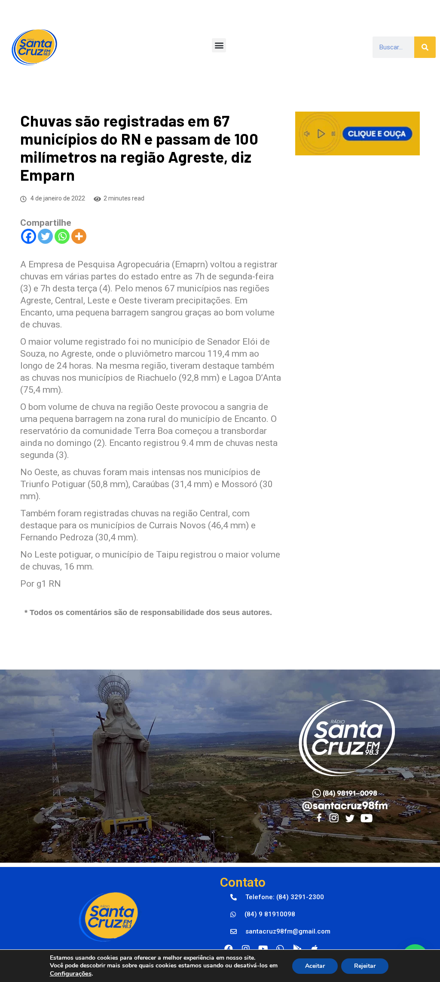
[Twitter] (45, 236)
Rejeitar (365, 966)
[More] (78, 236)
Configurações (71, 973)
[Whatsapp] (62, 236)
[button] (219, 45)
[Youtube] (263, 949)
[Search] (425, 47)
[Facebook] (28, 236)
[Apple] (314, 949)
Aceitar (315, 966)
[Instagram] (245, 949)
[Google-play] (297, 949)
